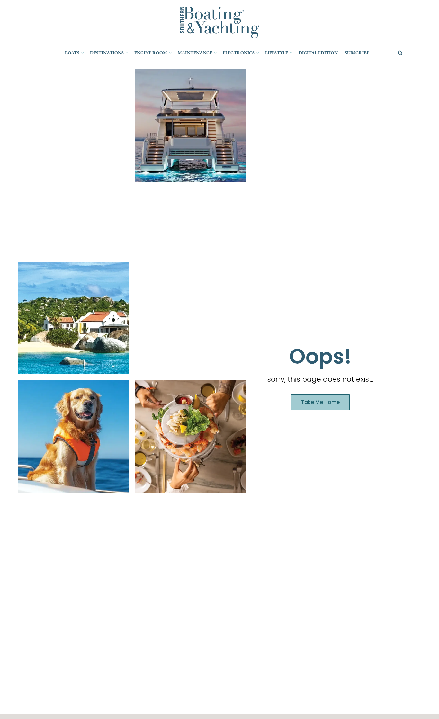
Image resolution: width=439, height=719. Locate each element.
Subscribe (357, 52)
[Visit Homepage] (219, 22)
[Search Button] (400, 53)
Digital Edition (318, 52)
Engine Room (150, 52)
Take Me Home (320, 402)
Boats (72, 52)
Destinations (107, 52)
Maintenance (195, 52)
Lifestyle (276, 52)
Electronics (239, 52)
